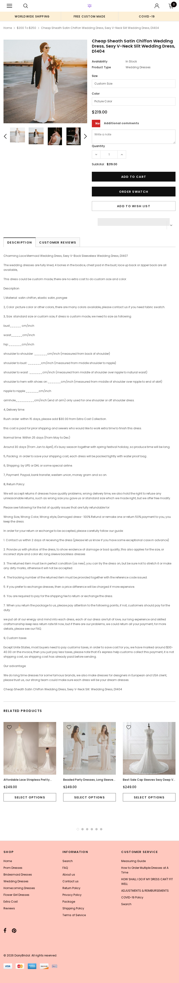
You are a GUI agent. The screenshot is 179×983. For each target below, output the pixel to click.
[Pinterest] (14, 930)
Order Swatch (133, 191)
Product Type (101, 67)
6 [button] (101, 829)
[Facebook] (5, 930)
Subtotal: (98, 164)
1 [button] (78, 829)
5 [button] (96, 829)
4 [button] (92, 829)
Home (7, 28)
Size (95, 76)
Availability (99, 61)
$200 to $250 (26, 28)
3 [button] (87, 829)
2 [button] (82, 829)
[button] (134, 221)
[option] (32, 16)
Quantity (98, 146)
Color (96, 94)
